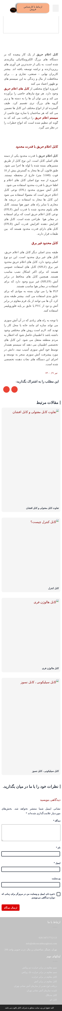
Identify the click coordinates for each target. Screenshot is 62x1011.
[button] (56, 8)
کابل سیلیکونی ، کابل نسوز (45, 771)
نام (58, 847)
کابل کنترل (53, 588)
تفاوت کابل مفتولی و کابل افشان (42, 508)
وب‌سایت (56, 878)
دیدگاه (56, 821)
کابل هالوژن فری (50, 668)
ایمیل (57, 863)
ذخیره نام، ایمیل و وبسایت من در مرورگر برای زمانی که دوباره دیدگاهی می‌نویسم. (28, 896)
